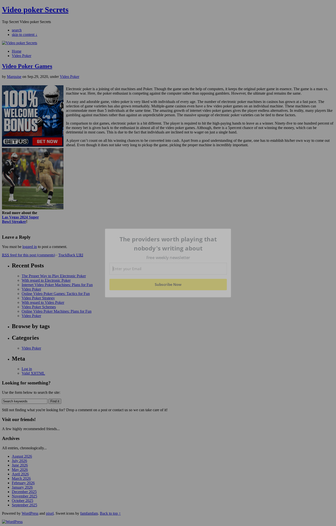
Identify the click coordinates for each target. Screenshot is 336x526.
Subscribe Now (168, 284)
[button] (168, 244)
